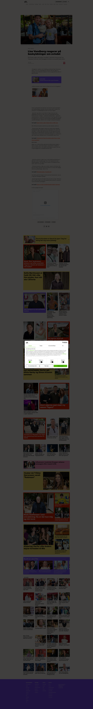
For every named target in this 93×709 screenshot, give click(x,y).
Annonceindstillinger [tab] (52, 345)
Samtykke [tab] (30, 345)
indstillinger (64, 353)
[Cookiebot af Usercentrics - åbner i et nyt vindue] (63, 342)
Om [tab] (62, 345)
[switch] (41, 362)
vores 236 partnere (31, 350)
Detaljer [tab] (41, 345)
